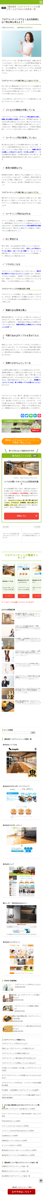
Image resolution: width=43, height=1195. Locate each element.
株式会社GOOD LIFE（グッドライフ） (16, 786)
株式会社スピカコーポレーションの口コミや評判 (19, 1150)
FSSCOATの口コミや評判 (11, 1121)
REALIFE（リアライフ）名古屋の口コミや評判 (18, 1109)
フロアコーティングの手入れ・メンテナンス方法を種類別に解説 (21, 1084)
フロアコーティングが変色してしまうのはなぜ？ (19, 1063)
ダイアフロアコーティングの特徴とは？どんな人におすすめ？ (21, 1076)
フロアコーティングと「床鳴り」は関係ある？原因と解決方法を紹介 (27, 651)
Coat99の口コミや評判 (10, 1136)
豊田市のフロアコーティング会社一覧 (15, 1171)
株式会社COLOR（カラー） (13, 825)
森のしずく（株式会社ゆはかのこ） (15, 903)
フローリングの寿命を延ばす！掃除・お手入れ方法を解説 (27, 626)
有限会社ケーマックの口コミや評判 (14, 1140)
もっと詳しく (8, 595)
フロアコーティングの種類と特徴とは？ (16, 1053)
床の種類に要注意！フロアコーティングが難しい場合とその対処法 (27, 614)
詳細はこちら (21, 516)
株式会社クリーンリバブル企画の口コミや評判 (18, 1155)
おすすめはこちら (20, 1192)
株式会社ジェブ (8, 864)
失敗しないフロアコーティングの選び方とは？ (18, 1048)
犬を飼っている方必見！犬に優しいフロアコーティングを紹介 (21, 1069)
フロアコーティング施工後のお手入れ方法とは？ (19, 1058)
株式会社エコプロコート (11, 942)
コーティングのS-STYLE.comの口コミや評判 (18, 1131)
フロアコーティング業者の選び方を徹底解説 (27, 676)
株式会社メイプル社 (10, 745)
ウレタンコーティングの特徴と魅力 (27, 663)
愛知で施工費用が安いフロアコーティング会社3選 (27, 701)
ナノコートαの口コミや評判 (12, 1145)
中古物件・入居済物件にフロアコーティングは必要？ (27, 639)
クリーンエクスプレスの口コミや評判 (15, 1126)
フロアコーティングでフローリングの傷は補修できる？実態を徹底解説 (27, 689)
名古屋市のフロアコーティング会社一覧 (16, 1176)
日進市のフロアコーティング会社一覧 (15, 1166)
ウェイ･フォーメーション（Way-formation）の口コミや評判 (21, 1115)
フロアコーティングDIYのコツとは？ (15, 1043)
